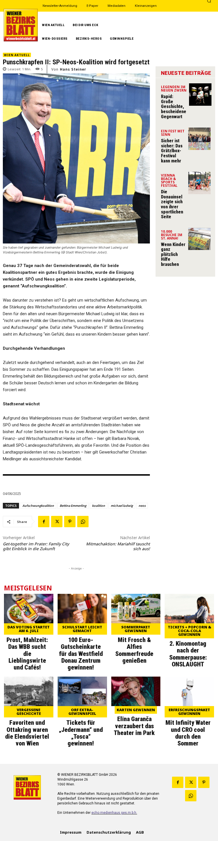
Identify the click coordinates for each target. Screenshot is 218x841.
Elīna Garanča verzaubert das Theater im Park (134, 725)
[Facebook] (43, 521)
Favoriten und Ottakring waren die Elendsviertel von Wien (27, 733)
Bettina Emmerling (73, 505)
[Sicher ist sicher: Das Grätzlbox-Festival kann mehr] (199, 139)
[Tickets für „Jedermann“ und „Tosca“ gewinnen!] (82, 691)
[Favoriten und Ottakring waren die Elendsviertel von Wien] (28, 691)
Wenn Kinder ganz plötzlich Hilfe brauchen (173, 254)
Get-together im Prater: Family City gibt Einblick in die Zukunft (36, 546)
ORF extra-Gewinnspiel (82, 711)
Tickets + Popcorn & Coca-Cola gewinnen (189, 630)
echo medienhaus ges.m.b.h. (114, 813)
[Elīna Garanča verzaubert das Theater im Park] (136, 691)
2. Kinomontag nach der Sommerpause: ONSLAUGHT (188, 654)
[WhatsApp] (83, 521)
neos (142, 505)
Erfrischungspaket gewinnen (189, 711)
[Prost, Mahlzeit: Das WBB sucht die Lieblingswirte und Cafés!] (28, 608)
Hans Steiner (73, 69)
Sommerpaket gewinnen (135, 628)
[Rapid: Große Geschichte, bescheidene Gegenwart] (200, 94)
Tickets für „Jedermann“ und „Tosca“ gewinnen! (81, 733)
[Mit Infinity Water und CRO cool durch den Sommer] (189, 691)
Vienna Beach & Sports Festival (169, 181)
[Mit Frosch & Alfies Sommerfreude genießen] (136, 608)
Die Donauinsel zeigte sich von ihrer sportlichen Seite (172, 204)
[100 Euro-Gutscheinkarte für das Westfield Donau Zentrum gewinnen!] (82, 608)
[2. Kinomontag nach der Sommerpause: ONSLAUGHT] (189, 608)
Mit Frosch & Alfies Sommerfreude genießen (134, 650)
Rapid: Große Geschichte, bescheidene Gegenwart (173, 106)
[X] (56, 521)
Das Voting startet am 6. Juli (28, 628)
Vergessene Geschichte (28, 711)
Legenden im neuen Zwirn (173, 89)
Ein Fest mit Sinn (173, 133)
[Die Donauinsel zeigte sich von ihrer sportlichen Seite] (199, 183)
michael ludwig (122, 505)
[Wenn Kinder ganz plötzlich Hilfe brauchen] (199, 239)
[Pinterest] (70, 521)
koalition (98, 505)
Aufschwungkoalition (38, 505)
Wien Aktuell (17, 55)
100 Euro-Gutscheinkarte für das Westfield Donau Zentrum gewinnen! (81, 653)
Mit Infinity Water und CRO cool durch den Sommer (188, 733)
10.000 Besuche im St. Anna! (171, 235)
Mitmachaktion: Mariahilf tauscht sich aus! (118, 546)
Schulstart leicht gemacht (82, 628)
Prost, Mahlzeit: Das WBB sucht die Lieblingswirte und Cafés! (27, 653)
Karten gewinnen (136, 709)
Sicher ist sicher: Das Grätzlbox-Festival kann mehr (172, 150)
